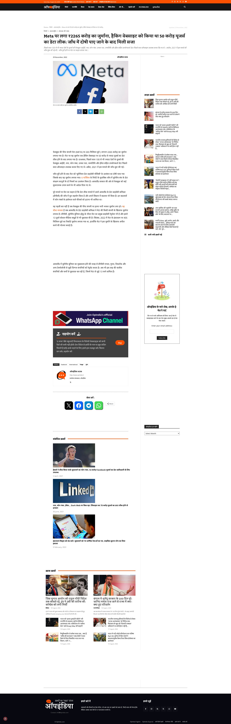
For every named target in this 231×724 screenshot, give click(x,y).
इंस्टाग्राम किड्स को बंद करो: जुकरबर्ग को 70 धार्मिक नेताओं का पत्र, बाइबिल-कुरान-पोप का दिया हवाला (89, 542)
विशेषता (47, 608)
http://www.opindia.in (77, 375)
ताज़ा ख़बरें (149, 94)
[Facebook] (172, 1)
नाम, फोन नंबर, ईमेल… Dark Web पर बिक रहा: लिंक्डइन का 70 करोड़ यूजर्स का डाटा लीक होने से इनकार (90, 506)
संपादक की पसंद (64, 31)
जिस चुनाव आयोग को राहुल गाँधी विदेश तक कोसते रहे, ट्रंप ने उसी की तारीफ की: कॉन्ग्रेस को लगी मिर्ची (66, 601)
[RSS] (177, 1)
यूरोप (87, 364)
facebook (64, 364)
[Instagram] (174, 1)
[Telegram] (90, 111)
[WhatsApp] (183, 1)
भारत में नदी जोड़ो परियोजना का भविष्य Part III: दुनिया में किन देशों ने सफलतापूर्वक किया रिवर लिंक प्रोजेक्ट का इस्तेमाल (121, 637)
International (73, 364)
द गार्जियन (85, 177)
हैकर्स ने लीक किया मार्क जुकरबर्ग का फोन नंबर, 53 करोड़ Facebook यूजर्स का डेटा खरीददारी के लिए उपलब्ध (91, 471)
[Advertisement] (104, 665)
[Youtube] (185, 1)
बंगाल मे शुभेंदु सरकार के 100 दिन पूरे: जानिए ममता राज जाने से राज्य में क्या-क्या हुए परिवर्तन (112, 601)
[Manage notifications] (5, 719)
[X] (180, 1)
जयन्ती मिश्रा (96, 608)
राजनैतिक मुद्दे (49, 594)
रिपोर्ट (50, 27)
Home (46, 27)
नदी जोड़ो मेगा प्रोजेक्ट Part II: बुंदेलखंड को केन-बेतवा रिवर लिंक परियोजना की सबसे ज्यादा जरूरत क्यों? (166, 198)
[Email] (96, 111)
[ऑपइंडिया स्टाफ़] (61, 376)
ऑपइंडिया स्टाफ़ (122, 57)
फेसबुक (81, 364)
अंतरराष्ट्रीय (57, 27)
